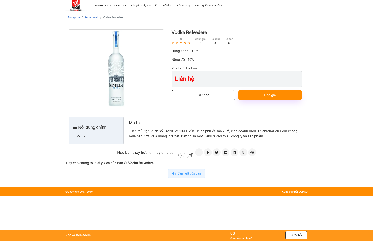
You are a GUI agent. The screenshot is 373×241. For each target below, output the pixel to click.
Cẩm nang (183, 5)
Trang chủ (74, 17)
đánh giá (200, 39)
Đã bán (228, 39)
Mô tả (80, 136)
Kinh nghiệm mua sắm (208, 5)
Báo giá (270, 95)
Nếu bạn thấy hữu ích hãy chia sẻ (145, 152)
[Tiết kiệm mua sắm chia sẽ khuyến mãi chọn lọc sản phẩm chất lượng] (76, 5)
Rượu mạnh (91, 17)
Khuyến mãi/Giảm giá (144, 5)
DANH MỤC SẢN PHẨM (109, 5)
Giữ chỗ (203, 95)
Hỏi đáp (167, 5)
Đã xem (215, 39)
